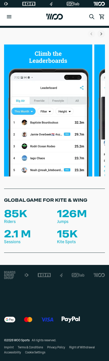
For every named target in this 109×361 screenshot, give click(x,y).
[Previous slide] (91, 34)
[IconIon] (28, 4)
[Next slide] (101, 34)
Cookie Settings (35, 352)
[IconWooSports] (99, 4)
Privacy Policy (56, 347)
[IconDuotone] (6, 4)
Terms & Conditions (30, 347)
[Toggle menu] (9, 17)
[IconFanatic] (51, 4)
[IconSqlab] (73, 4)
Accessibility (12, 352)
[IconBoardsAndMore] (9, 275)
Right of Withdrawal (82, 347)
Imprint (9, 347)
